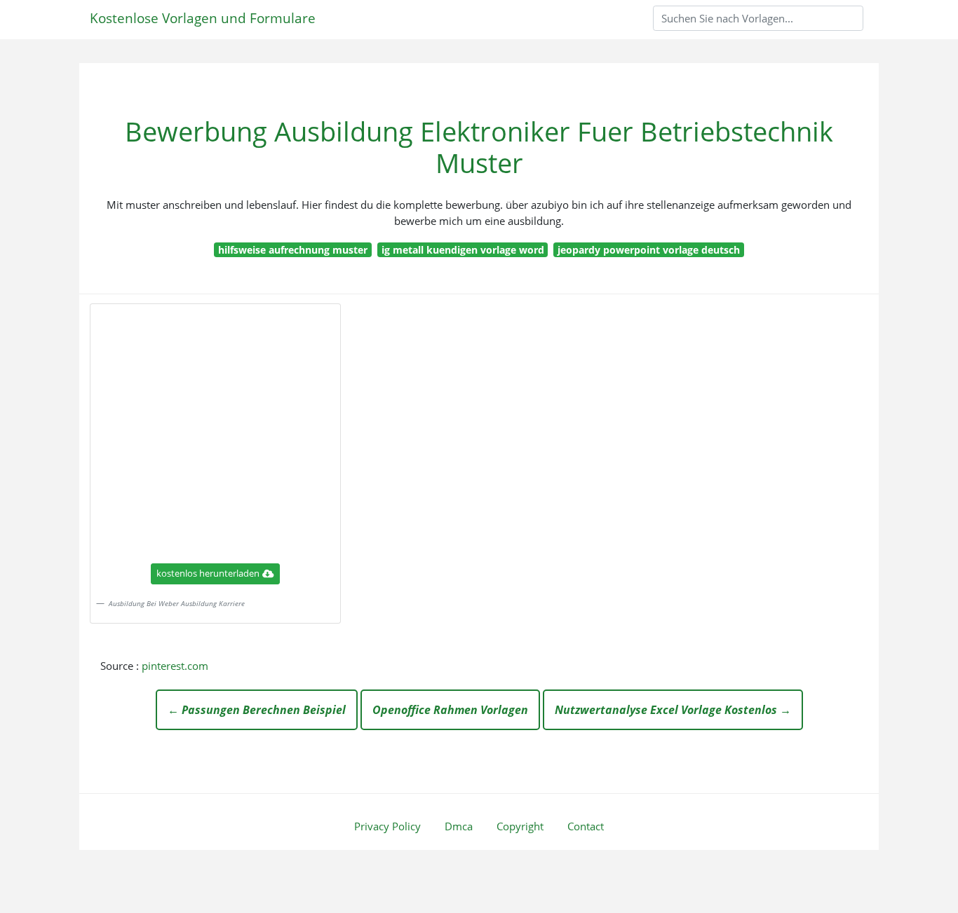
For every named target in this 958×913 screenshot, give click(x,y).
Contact (585, 826)
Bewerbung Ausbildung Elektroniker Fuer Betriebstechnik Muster (479, 147)
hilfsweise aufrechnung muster (292, 249)
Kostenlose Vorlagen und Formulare (203, 18)
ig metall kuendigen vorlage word (463, 249)
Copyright (520, 826)
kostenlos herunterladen (207, 573)
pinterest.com (175, 666)
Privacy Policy (387, 826)
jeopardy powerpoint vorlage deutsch (649, 249)
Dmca (459, 826)
